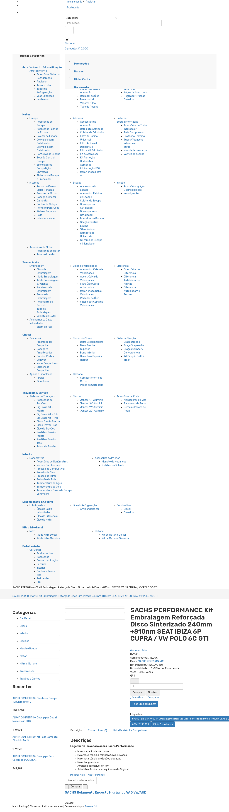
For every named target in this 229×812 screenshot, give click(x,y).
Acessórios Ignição (134, 186)
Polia (39, 215)
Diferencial (123, 265)
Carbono (78, 374)
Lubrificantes (37, 505)
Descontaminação (47, 560)
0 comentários (138, 650)
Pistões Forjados (46, 211)
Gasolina (129, 512)
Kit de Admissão (89, 154)
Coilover (41, 359)
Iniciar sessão (74, 1)
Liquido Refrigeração (85, 505)
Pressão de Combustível (51, 468)
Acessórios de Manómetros (52, 461)
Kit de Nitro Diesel (47, 534)
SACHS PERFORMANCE (151, 661)
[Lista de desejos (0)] (65, 52)
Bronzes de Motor (47, 193)
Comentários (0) (97, 730)
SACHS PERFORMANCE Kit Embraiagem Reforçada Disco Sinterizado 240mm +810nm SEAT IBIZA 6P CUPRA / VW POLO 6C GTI (85, 596)
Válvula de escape (134, 154)
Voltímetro (43, 493)
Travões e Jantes (30, 678)
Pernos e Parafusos (48, 207)
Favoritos (137, 697)
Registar (91, 1)
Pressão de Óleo (46, 472)
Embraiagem (37, 265)
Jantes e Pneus (46, 571)
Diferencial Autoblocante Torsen (132, 291)
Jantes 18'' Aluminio (91, 403)
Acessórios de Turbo (135, 125)
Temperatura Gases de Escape (54, 490)
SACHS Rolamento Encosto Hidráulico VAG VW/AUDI (106, 792)
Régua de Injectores (135, 92)
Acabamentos (45, 553)
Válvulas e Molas (46, 218)
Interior (41, 567)
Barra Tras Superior (91, 356)
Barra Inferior (87, 352)
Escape (34, 118)
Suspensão (36, 338)
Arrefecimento (38, 70)
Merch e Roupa (28, 648)
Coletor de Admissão (92, 132)
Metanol (99, 531)
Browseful (91, 806)
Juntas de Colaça (47, 204)
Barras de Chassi (82, 338)
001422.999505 (140, 724)
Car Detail (35, 549)
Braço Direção (132, 341)
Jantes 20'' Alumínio (92, 410)
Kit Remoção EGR (90, 168)
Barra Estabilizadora (91, 341)
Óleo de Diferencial (47, 516)
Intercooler (130, 128)
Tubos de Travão (46, 446)
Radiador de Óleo (89, 96)
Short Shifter (44, 326)
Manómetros (37, 458)
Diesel (127, 509)
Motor (23, 656)
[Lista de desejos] (67, 786)
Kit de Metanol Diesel (114, 534)
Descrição (76, 730)
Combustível (124, 505)
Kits (39, 574)
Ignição (121, 182)
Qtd (132, 675)
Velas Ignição (131, 193)
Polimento (43, 578)
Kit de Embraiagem (48, 276)
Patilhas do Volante (113, 465)
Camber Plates (45, 356)
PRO (39, 582)
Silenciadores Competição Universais (44, 168)
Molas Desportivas (47, 363)
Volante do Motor (46, 316)
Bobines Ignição (133, 189)
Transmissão (27, 671)
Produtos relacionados (81, 780)
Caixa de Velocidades (85, 265)
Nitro (32, 531)
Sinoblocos (43, 381)
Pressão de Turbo (47, 476)
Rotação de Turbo (47, 479)
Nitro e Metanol (28, 663)
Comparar (153, 697)
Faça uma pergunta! (144, 704)
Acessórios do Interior (107, 458)
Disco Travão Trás (47, 425)
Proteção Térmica (134, 136)
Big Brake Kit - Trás (48, 414)
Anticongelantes (89, 509)
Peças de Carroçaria (91, 384)
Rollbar (84, 359)
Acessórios (43, 557)
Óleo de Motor (44, 519)
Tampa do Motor (46, 254)
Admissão (78, 118)
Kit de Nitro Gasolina (48, 538)
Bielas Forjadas (45, 189)
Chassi (23, 626)
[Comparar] (85, 786)
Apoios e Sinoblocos (41, 374)
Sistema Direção (126, 338)
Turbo (127, 146)
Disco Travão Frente (48, 421)
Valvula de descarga (135, 150)
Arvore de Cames (46, 186)
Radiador (42, 81)
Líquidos (24, 641)
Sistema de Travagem (42, 396)
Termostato (44, 85)
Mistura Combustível (48, 465)
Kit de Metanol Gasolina (115, 538)
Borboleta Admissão (91, 128)
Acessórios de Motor (41, 247)
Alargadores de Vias (135, 400)
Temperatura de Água (49, 483)
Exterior (41, 564)
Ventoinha (42, 99)
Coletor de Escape (47, 136)
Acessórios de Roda (128, 396)
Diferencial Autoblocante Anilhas (132, 280)
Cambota (42, 200)
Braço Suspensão (134, 345)
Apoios (40, 377)
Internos (34, 182)
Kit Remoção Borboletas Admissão (87, 161)
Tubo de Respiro (89, 106)
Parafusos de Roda (135, 403)
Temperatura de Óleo (49, 486)
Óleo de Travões (46, 428)
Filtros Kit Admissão (91, 150)
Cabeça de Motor (46, 197)
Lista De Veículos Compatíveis (130, 730)
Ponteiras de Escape (48, 154)
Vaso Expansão (45, 96)
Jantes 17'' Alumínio (91, 400)
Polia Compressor (134, 132)
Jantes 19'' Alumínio (91, 407)
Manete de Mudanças (114, 461)
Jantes (77, 396)
